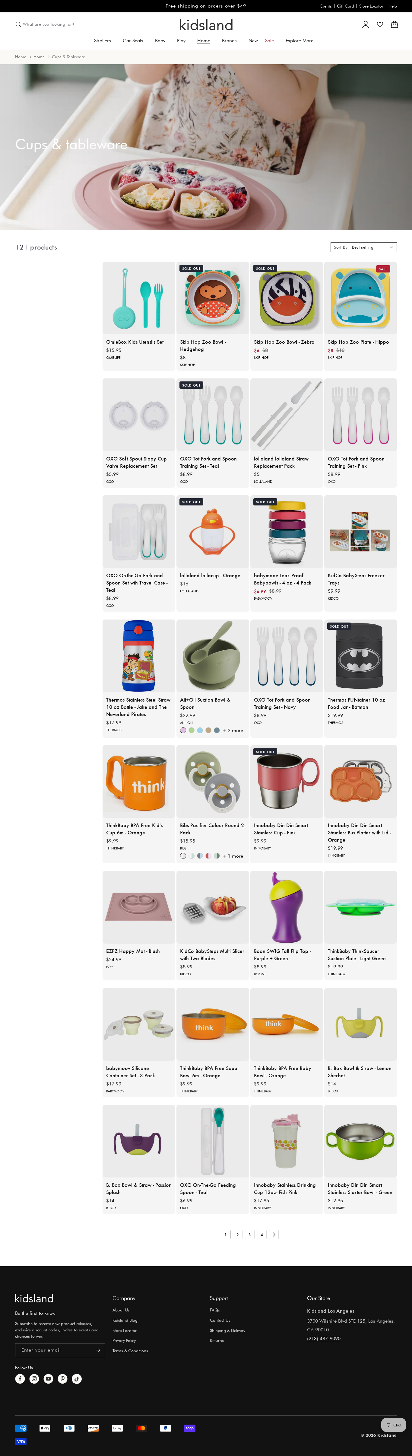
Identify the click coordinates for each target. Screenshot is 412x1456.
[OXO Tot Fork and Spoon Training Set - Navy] (286, 656)
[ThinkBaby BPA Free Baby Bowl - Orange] (286, 1024)
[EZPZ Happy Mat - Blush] (139, 907)
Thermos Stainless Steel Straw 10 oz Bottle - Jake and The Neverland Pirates (138, 707)
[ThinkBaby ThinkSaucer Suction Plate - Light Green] (360, 907)
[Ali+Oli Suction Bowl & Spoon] (212, 656)
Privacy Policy (124, 1340)
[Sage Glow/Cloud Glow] (217, 856)
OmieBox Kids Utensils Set (134, 341)
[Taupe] (208, 730)
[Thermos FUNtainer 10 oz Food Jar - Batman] (360, 656)
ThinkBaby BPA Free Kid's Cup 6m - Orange (134, 828)
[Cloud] (200, 730)
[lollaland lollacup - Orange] (212, 531)
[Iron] (217, 730)
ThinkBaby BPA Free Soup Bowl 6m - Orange (208, 1071)
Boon (259, 974)
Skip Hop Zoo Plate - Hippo (358, 341)
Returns (217, 1340)
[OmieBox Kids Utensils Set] (139, 298)
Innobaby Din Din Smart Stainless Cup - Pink (281, 828)
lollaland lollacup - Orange (210, 575)
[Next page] (274, 1234)
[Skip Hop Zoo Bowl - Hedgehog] (212, 298)
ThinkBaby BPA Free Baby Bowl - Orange (282, 1071)
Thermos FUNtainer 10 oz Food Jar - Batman (356, 703)
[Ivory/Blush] (183, 856)
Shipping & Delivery (227, 1330)
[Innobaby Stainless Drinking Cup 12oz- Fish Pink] (286, 1141)
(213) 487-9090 (324, 1338)
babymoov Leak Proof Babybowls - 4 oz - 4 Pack (282, 579)
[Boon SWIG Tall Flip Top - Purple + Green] (286, 907)
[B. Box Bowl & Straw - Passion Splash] (139, 1141)
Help (392, 6)
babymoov (263, 598)
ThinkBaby (115, 848)
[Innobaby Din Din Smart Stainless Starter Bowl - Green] (360, 1141)
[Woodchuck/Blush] (208, 856)
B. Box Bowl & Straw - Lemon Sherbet (359, 1071)
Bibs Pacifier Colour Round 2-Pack (212, 828)
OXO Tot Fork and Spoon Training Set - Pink (356, 462)
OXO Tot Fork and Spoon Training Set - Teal (208, 462)
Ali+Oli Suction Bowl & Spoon (205, 703)
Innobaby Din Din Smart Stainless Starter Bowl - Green (360, 1188)
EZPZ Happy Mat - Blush (133, 950)
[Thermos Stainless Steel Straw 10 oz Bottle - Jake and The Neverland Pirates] (139, 656)
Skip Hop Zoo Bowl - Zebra (284, 341)
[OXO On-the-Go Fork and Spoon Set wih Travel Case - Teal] (139, 531)
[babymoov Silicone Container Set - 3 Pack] (139, 1024)
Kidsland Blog (125, 1320)
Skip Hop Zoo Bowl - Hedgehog (203, 345)
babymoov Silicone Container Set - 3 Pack (130, 1071)
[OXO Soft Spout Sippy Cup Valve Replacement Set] (139, 414)
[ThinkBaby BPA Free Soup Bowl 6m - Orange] (212, 1024)
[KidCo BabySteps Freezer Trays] (360, 531)
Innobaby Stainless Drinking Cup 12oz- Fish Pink (285, 1188)
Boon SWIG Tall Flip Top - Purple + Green (282, 954)
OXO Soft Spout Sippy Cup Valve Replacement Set (136, 462)
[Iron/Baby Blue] (200, 856)
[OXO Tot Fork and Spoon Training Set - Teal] (212, 414)
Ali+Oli (186, 723)
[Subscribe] (98, 1350)
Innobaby (262, 848)
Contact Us (220, 1320)
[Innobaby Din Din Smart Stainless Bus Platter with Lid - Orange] (360, 781)
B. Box (333, 1091)
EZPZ (109, 967)
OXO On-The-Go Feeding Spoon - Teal (208, 1188)
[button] (104, 41)
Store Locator (371, 6)
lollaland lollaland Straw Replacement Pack (281, 462)
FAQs (215, 1310)
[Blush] (183, 730)
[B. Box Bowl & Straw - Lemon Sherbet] (360, 1024)
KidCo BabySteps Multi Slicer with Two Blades (212, 954)
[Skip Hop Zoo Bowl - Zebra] (286, 298)
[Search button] (18, 24)
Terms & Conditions (130, 1351)
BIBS (183, 848)
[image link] (34, 1298)
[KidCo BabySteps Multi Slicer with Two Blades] (212, 907)
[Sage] (192, 730)
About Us (121, 1310)
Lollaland (263, 481)
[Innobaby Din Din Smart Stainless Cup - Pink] (286, 781)
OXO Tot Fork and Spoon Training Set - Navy (282, 703)
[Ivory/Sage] (192, 856)
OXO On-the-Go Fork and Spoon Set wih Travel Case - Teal (136, 582)
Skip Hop (187, 365)
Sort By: (341, 247)
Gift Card (345, 6)
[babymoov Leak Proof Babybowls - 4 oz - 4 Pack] (286, 531)
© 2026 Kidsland (379, 1435)
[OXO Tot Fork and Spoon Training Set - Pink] (360, 414)
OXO (110, 481)
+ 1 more (232, 856)
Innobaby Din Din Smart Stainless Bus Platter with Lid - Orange (359, 832)
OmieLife (113, 357)
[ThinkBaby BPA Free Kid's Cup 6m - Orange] (139, 781)
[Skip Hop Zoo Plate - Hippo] (360, 298)
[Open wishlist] (380, 24)
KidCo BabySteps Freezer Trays (356, 579)
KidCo (333, 598)
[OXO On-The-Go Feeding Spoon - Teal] (212, 1141)
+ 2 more (232, 730)
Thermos (114, 730)
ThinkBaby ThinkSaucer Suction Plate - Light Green (357, 954)
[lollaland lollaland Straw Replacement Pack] (286, 414)
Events (326, 6)
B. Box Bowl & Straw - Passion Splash (139, 1188)
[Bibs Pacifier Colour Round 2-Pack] (212, 781)
